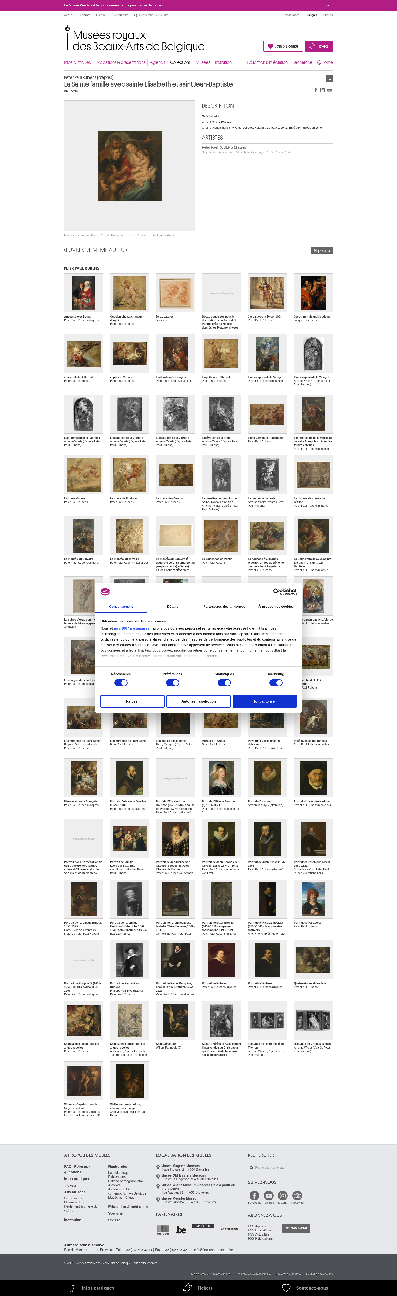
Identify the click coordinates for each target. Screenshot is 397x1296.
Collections (180, 62)
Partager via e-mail (329, 90)
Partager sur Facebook (315, 90)
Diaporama (322, 251)
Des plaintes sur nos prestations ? (211, 1274)
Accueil (69, 15)
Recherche (302, 62)
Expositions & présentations (120, 62)
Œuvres (329, 78)
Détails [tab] (172, 606)
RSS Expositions (260, 1230)
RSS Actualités (258, 1234)
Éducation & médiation (267, 62)
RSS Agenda (257, 1226)
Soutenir (115, 1213)
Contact (85, 15)
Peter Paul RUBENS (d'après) (247, 149)
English (328, 15)
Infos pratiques (77, 62)
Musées (203, 62)
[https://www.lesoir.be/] (203, 1225)
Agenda (157, 62)
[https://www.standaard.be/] (229, 1228)
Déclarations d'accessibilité (254, 1274)
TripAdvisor (297, 1202)
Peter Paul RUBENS (81, 268)
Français (311, 15)
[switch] (172, 682)
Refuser (132, 701)
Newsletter (299, 1228)
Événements (120, 15)
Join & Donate (286, 46)
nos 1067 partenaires (132, 628)
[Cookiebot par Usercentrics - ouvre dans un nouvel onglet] (277, 591)
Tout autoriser (264, 701)
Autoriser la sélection (198, 701)
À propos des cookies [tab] (276, 606)
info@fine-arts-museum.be (213, 1249)
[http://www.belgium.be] (181, 1230)
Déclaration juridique (288, 1274)
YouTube (268, 1202)
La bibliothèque (119, 1172)
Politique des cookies (319, 1274)
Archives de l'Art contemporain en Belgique (127, 1191)
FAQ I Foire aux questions (77, 1169)
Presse (101, 15)
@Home (325, 62)
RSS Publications (260, 1238)
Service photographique (125, 1181)
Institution (223, 62)
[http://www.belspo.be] (163, 1230)
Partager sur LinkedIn (322, 90)
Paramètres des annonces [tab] (224, 606)
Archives (114, 1185)
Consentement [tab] (121, 606)
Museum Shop (74, 1202)
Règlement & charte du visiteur (81, 1208)
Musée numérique (121, 1197)
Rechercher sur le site (135, 15)
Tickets (322, 46)
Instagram (283, 1202)
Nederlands (292, 15)
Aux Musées (75, 1192)
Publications (117, 1177)
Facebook (254, 1202)
